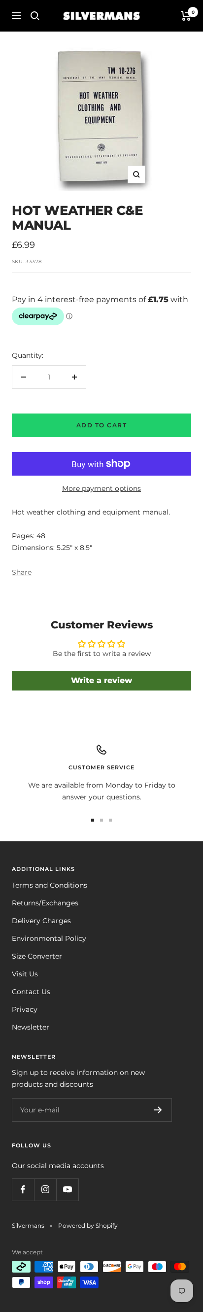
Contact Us (31, 991)
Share (22, 572)
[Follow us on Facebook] (23, 1189)
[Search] (35, 15)
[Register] (158, 1109)
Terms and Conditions (49, 885)
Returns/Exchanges (45, 902)
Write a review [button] (101, 680)
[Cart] (186, 16)
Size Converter (37, 956)
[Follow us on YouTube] (67, 1189)
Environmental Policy (49, 938)
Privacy (24, 1009)
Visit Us (25, 973)
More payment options (101, 488)
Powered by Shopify (88, 1225)
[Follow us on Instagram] (45, 1189)
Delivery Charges (41, 920)
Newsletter (30, 1027)
